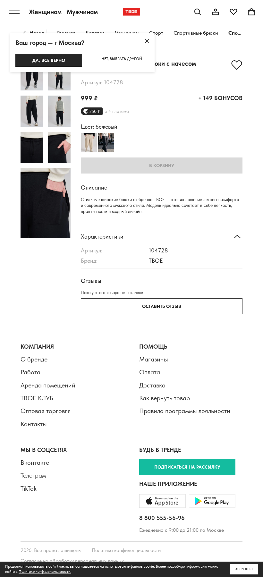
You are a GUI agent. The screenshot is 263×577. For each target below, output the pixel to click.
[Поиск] (197, 12)
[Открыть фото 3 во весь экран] (32, 111)
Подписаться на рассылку (187, 467)
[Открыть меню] (14, 12)
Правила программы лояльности (184, 411)
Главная (66, 33)
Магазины (153, 359)
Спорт (156, 33)
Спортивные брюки (196, 33)
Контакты (34, 424)
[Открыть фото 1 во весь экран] (32, 74)
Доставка (152, 385)
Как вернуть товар (164, 398)
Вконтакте (35, 462)
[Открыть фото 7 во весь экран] (46, 202)
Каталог (95, 33)
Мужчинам (127, 33)
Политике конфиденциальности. (45, 571)
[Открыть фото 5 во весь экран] (32, 147)
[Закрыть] (147, 41)
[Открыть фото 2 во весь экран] (59, 74)
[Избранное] (233, 12)
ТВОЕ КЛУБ (37, 398)
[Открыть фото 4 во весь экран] (59, 111)
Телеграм (33, 475)
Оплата (149, 372)
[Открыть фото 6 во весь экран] (59, 147)
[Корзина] (251, 12)
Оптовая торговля (46, 411)
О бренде (34, 359)
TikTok (29, 488)
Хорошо (244, 569)
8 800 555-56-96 (162, 517)
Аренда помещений (48, 385)
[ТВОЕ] (131, 12)
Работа (30, 372)
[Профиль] (215, 12)
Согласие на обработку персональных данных (72, 561)
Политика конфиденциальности (126, 550)
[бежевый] (89, 142)
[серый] (106, 142)
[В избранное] (236, 65)
